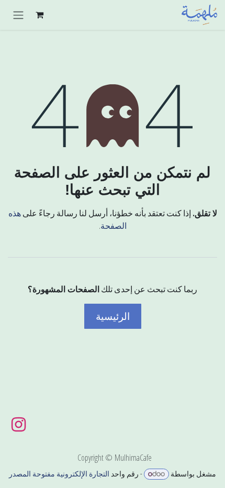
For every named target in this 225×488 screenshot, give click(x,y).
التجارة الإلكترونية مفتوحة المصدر (59, 474)
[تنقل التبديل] (18, 15)
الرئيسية (113, 316)
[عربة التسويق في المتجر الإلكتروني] (39, 14)
